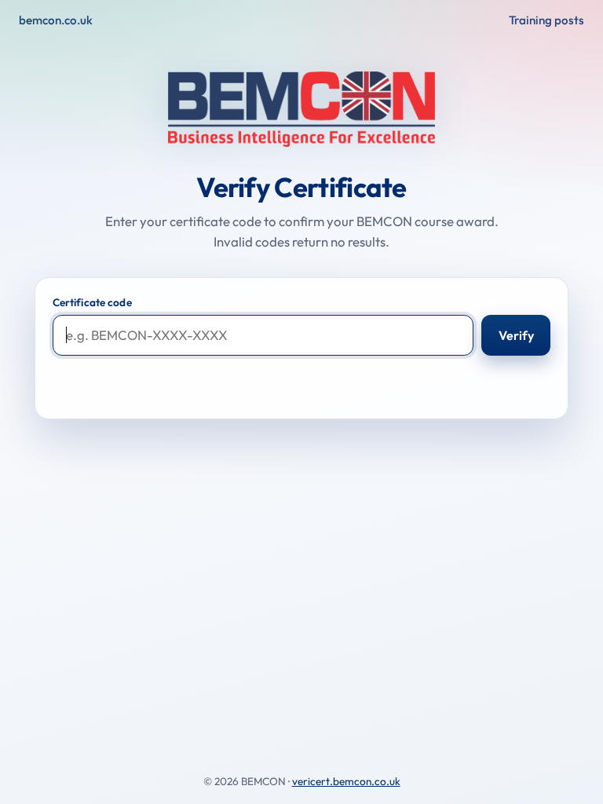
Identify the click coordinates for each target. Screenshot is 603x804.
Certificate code (92, 302)
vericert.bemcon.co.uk (346, 781)
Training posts (546, 20)
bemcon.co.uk (56, 20)
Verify (516, 335)
